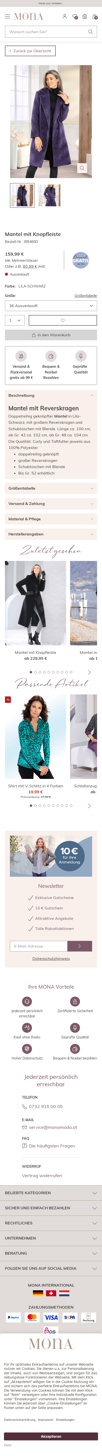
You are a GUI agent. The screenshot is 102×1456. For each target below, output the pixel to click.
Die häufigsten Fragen (52, 1146)
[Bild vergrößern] (82, 168)
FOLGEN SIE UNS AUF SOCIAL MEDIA (40, 1268)
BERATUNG (16, 1253)
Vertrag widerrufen (42, 1175)
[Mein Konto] (64, 16)
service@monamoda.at (53, 1127)
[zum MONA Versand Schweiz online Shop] (51, 1293)
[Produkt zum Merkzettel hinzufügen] (63, 320)
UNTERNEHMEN (20, 1238)
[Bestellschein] (84, 16)
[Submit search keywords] (90, 32)
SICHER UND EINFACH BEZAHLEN (37, 1207)
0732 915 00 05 (46, 1106)
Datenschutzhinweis (51, 958)
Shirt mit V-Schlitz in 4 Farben (35, 785)
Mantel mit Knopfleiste (35, 652)
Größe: (10, 295)
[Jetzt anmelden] (79, 946)
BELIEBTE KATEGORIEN (28, 1192)
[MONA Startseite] (29, 16)
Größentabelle (86, 295)
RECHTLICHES (18, 1222)
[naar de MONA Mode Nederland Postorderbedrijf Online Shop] (64, 1293)
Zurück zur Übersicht (32, 50)
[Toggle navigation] (7, 16)
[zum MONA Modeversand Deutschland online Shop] (38, 1293)
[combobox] (51, 32)
